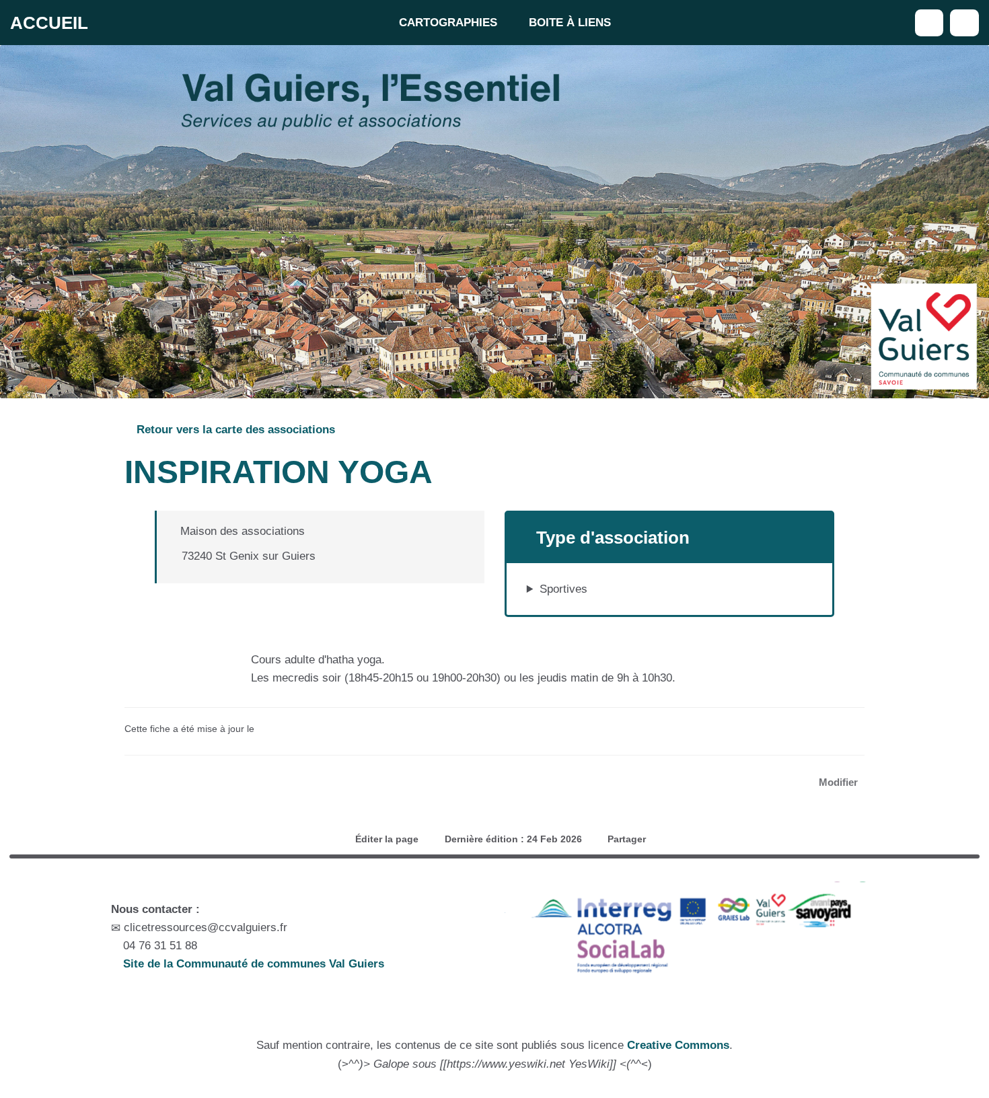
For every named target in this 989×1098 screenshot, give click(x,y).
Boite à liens (570, 22)
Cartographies (448, 22)
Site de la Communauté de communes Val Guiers (252, 963)
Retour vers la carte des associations (234, 429)
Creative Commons (678, 1045)
